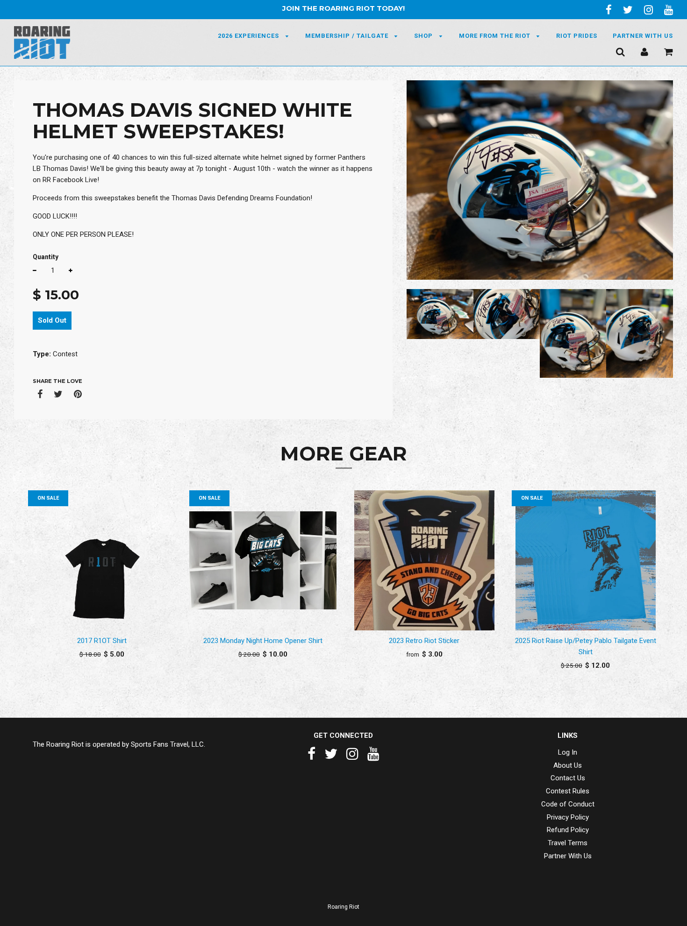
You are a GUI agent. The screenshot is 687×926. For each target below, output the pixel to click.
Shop (424, 35)
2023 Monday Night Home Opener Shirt (262, 640)
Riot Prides (576, 35)
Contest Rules (567, 791)
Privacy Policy (568, 817)
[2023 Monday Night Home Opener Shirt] (262, 560)
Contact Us (568, 778)
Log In (567, 752)
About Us (567, 765)
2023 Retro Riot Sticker (424, 640)
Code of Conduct (567, 804)
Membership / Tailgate (347, 35)
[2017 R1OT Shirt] (101, 560)
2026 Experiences (249, 35)
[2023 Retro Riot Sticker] (424, 560)
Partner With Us (643, 35)
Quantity (45, 257)
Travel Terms (567, 843)
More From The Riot (495, 35)
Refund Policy (568, 830)
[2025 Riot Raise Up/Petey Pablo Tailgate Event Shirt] (585, 560)
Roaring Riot (343, 907)
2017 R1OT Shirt (102, 640)
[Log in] (644, 51)
